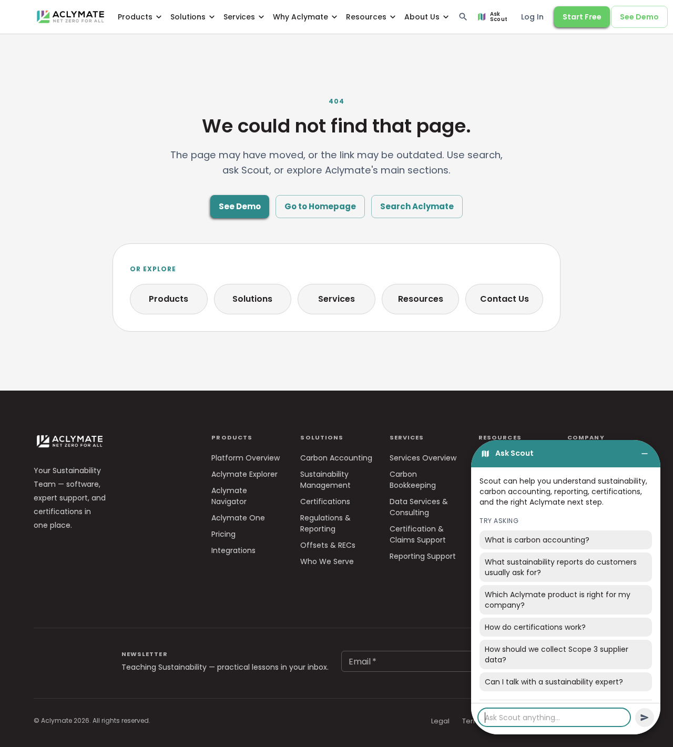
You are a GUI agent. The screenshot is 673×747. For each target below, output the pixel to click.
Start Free (582, 17)
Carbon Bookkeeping (413, 479)
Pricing (223, 534)
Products (135, 17)
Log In (532, 17)
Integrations (233, 550)
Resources (366, 17)
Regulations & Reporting (325, 523)
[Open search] (463, 17)
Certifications (325, 501)
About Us (422, 17)
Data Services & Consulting (419, 507)
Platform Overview (245, 458)
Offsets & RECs (327, 545)
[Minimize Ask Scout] (644, 453)
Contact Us (504, 299)
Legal (440, 721)
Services (239, 17)
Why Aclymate (300, 17)
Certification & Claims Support (418, 534)
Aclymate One (238, 518)
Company (586, 437)
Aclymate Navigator (229, 496)
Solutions (188, 17)
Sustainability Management (325, 479)
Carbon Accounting (336, 458)
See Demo (639, 17)
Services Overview (423, 458)
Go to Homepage (320, 206)
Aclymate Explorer (244, 474)
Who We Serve (327, 561)
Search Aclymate (417, 206)
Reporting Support (423, 556)
